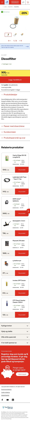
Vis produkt (21, 170)
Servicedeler (4, 6)
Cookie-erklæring (5, 392)
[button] (15, 22)
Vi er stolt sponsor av (9, 343)
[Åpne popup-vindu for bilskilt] (6, 2)
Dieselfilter (10, 6)
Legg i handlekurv (15, 80)
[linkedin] (13, 400)
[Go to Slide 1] (8, 35)
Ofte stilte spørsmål (8, 337)
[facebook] (2, 400)
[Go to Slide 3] (22, 35)
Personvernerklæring (6, 389)
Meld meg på (22, 374)
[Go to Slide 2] (15, 35)
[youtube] (8, 400)
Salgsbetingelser (5, 395)
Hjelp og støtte (6, 331)
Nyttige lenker (6, 326)
